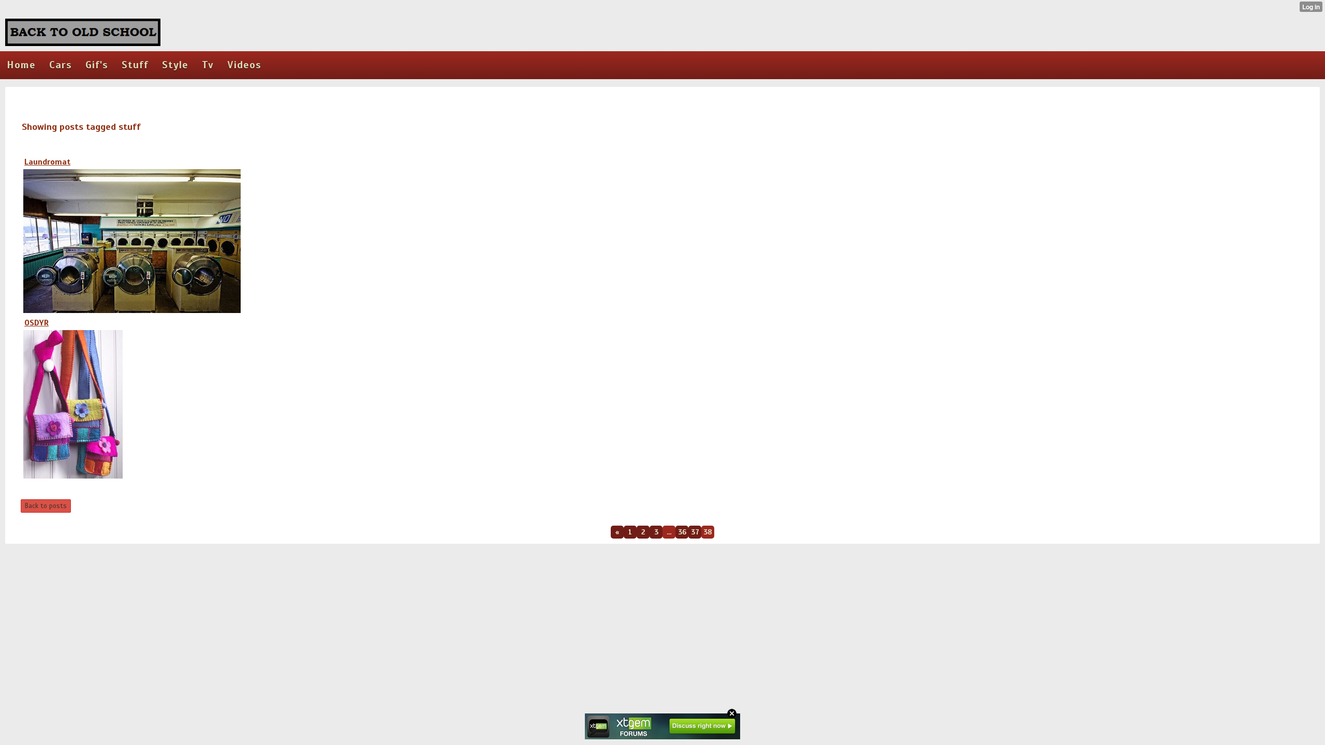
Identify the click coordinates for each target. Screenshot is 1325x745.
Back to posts (46, 506)
